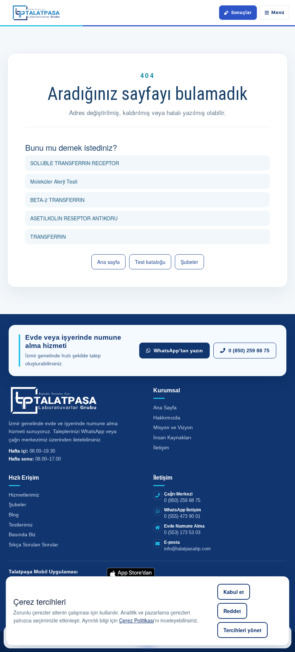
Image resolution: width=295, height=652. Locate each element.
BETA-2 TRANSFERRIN (57, 199)
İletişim (161, 447)
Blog (14, 514)
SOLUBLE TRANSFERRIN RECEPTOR (74, 163)
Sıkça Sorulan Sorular (33, 544)
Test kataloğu (150, 261)
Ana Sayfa (165, 407)
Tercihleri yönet (242, 630)
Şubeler (189, 261)
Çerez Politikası (136, 620)
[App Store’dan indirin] (130, 575)
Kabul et (233, 591)
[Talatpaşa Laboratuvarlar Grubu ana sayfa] (36, 12)
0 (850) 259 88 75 (248, 350)
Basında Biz (22, 534)
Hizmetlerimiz (24, 495)
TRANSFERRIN (48, 236)
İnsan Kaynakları (172, 437)
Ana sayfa (108, 261)
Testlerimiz (21, 525)
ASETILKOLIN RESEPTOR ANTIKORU (74, 218)
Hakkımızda (166, 417)
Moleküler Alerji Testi (53, 181)
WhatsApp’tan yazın (178, 350)
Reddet (232, 610)
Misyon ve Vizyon (173, 427)
